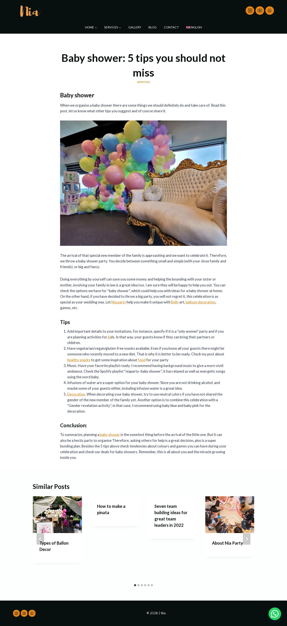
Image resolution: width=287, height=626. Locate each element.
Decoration (76, 394)
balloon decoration (200, 302)
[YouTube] (259, 10)
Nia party (118, 302)
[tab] (135, 585)
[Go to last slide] (40, 539)
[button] (275, 613)
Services (143, 81)
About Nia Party (227, 542)
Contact (171, 27)
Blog (153, 27)
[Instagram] (250, 10)
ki (109, 337)
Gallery (134, 27)
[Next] (246, 539)
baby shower (110, 434)
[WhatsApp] (269, 10)
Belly (175, 302)
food (142, 360)
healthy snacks (78, 360)
